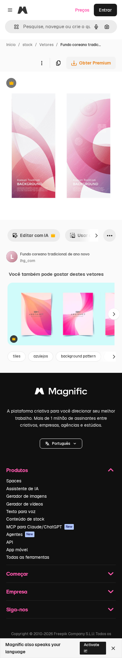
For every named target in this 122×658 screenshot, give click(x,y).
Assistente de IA (22, 488)
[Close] (113, 648)
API (9, 542)
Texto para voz (21, 511)
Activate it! (91, 647)
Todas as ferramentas (27, 557)
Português (61, 443)
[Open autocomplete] (14, 26)
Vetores (46, 44)
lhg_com (27, 260)
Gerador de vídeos (24, 504)
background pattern (78, 356)
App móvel (17, 550)
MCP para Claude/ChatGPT (39, 527)
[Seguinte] (96, 235)
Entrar (105, 10)
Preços (82, 10)
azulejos (40, 356)
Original (40, 84)
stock (28, 44)
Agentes (19, 534)
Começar (17, 573)
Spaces (13, 481)
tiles (16, 356)
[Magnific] (61, 393)
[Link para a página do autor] (12, 257)
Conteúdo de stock (25, 519)
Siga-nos (17, 609)
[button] (61, 444)
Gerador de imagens (26, 496)
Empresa (16, 591)
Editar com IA (30, 237)
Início (11, 44)
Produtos (17, 470)
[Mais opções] (41, 63)
